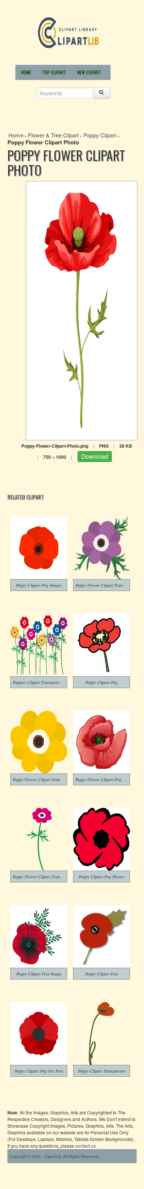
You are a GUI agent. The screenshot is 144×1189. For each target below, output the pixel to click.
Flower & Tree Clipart (53, 135)
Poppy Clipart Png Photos (101, 876)
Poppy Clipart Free (101, 974)
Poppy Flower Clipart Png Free (102, 779)
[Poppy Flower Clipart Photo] (81, 310)
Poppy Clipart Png (101, 682)
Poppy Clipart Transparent (101, 1071)
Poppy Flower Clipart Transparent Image (49, 876)
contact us (85, 1145)
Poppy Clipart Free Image (38, 974)
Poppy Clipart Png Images (39, 585)
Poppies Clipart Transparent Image (44, 682)
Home (26, 72)
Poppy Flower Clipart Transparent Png (47, 779)
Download (94, 456)
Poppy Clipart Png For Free (38, 1071)
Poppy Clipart (99, 135)
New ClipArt (89, 72)
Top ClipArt (54, 72)
